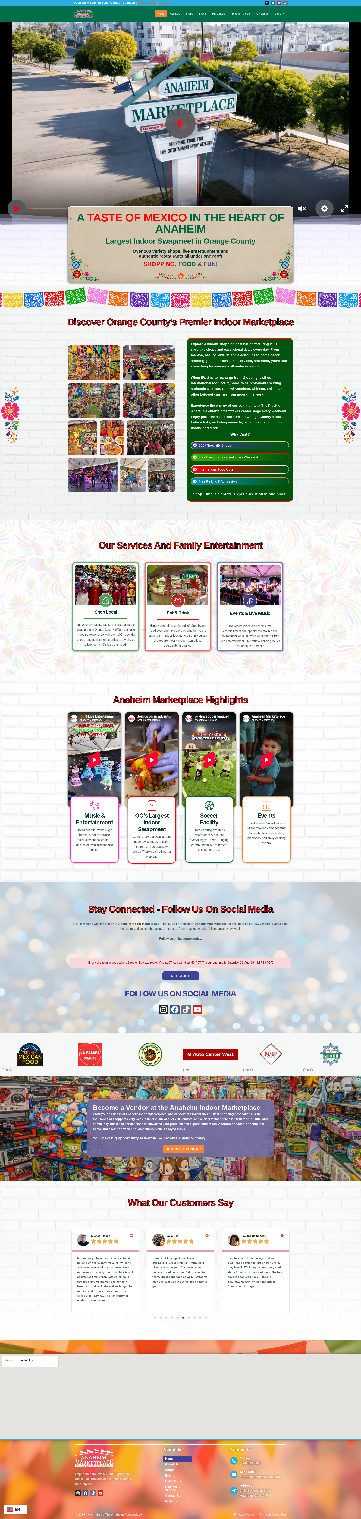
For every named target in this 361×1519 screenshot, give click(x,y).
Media (278, 13)
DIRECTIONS (146, 2)
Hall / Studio (218, 13)
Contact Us (262, 13)
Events (202, 13)
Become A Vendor (241, 13)
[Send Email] (234, 1474)
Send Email (248, 1471)
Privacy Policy (244, 1514)
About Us (175, 13)
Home (161, 13)
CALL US (165, 2)
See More (180, 976)
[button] (71, 1271)
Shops (189, 13)
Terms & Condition (272, 1514)
